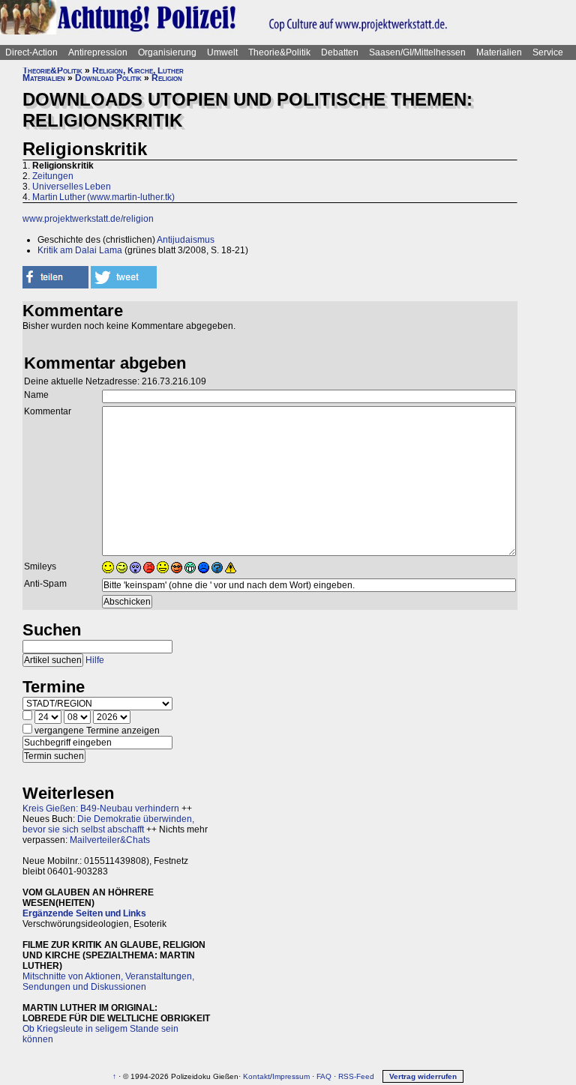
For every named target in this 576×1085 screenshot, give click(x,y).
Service (547, 52)
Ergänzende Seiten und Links (84, 913)
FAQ (324, 1076)
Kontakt (256, 1076)
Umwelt (222, 52)
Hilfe (95, 660)
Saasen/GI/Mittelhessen (417, 52)
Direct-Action (31, 52)
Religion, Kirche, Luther (138, 70)
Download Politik (108, 78)
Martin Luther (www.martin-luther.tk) (103, 197)
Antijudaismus (185, 240)
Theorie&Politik (279, 52)
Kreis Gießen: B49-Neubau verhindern (100, 808)
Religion (167, 78)
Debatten (339, 52)
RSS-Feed (356, 1076)
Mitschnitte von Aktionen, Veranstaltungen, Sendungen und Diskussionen (108, 981)
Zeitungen (53, 176)
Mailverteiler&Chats (110, 840)
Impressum (291, 1076)
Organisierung (167, 52)
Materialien (499, 52)
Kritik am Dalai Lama (80, 250)
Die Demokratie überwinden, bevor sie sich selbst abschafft (108, 824)
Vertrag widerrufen (423, 1076)
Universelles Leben (71, 186)
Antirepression (98, 52)
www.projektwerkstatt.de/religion (88, 219)
